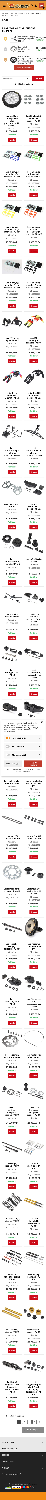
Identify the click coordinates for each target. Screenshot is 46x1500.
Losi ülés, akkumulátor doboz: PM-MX (33, 506)
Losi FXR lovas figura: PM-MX (12, 339)
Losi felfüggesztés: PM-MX (12, 672)
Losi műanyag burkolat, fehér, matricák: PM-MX (12, 285)
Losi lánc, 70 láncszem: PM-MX (12, 837)
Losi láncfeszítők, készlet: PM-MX (34, 837)
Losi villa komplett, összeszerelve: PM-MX (34, 1222)
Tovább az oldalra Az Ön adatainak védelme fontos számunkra (23, 770)
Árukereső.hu (33, 1484)
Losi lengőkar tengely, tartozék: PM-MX (12, 946)
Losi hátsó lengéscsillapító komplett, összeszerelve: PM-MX (12, 1387)
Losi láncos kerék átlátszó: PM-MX (12, 890)
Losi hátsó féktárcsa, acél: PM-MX (24, 49)
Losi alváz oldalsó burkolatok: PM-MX (34, 783)
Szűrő (38, 78)
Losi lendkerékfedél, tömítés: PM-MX (12, 561)
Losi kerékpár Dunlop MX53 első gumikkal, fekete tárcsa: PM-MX (25, 59)
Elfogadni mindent (33, 763)
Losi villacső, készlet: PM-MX (12, 1330)
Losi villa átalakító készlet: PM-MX (12, 1277)
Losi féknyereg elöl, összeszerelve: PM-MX (34, 1003)
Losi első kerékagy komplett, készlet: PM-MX (12, 1111)
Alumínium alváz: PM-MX (12, 505)
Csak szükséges (12, 764)
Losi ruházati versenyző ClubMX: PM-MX (12, 395)
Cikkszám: (12, 129)
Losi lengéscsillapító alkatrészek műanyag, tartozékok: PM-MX (33, 1388)
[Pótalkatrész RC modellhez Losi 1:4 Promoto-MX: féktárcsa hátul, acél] (13, 49)
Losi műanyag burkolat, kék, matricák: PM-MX (12, 174)
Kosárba (12, 140)
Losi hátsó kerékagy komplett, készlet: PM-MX (34, 1111)
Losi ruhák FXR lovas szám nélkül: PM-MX (34, 395)
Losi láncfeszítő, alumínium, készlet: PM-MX (33, 118)
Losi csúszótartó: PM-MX (34, 560)
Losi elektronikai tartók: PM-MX (12, 782)
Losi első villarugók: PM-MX (34, 1166)
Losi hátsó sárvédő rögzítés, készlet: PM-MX (34, 618)
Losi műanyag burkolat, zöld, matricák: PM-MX (34, 174)
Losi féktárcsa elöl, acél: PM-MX (12, 1056)
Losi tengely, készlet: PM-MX (12, 1164)
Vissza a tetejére (33, 1429)
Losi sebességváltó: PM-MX (12, 1001)
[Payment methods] (23, 1487)
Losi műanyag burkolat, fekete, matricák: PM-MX (34, 285)
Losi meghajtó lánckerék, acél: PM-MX (34, 891)
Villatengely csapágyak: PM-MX (34, 1277)
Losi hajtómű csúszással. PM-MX (34, 946)
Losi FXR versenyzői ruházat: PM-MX (33, 340)
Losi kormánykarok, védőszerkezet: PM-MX (33, 674)
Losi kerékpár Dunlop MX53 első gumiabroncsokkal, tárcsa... (13, 121)
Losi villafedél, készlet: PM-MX (34, 1330)
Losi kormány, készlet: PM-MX (12, 615)
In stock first (16, 78)
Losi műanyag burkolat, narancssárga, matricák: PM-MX (34, 231)
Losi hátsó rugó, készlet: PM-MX (12, 1219)
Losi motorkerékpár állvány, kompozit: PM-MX (26, 38)
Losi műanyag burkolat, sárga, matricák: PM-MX (12, 229)
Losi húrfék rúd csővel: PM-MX (34, 1056)
